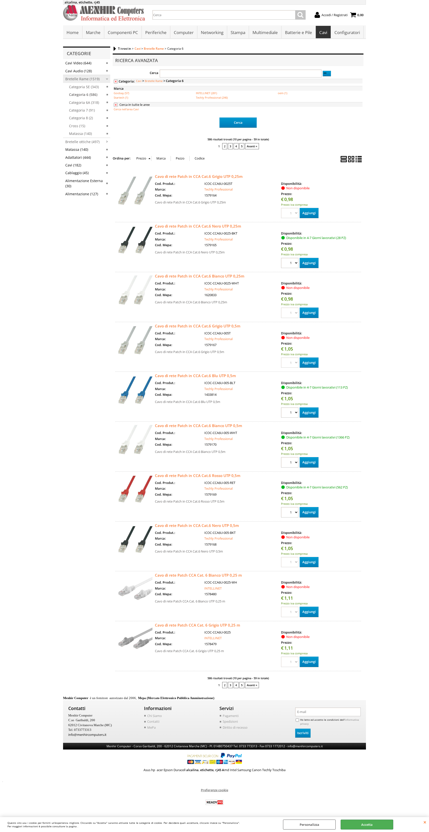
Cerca (154, 73)
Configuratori (347, 32)
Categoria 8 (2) (81, 118)
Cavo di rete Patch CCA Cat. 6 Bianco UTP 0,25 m (198, 575)
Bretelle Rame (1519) (82, 79)
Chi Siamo (154, 715)
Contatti (153, 721)
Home (73, 32)
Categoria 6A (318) (84, 102)
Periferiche (156, 32)
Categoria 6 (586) (83, 94)
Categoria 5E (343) (84, 86)
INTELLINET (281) (206, 93)
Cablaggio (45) (77, 172)
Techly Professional (218, 189)
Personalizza (309, 824)
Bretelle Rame (154, 81)
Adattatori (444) (78, 157)
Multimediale (265, 32)
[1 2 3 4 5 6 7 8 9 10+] (290, 264)
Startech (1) (121, 97)
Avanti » (252, 146)
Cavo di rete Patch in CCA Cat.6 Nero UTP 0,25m (198, 226)
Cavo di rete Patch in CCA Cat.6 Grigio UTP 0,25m (199, 176)
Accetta (367, 824)
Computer (184, 32)
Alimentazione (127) (81, 194)
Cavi (323, 32)
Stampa (238, 32)
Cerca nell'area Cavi (126, 109)
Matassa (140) (80, 133)
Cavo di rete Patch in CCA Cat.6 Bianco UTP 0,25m (199, 276)
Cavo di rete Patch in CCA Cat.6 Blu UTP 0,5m (195, 375)
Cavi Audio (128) (78, 71)
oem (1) (282, 93)
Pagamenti (231, 715)
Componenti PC (123, 32)
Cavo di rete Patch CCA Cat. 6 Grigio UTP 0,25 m (197, 625)
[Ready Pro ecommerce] (214, 802)
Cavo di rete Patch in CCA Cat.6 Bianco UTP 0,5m (198, 425)
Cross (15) (77, 125)
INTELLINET (213, 588)
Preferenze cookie (214, 790)
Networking (212, 32)
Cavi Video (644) (78, 63)
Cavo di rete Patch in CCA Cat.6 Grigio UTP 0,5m (197, 325)
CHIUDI (425, 822)
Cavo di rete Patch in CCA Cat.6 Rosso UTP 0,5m (197, 475)
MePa (151, 727)
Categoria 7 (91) (82, 110)
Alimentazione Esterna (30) (84, 183)
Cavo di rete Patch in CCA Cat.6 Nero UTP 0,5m (197, 525)
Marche (93, 32)
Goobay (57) (121, 93)
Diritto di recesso (235, 727)
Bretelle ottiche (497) (82, 141)
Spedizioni (230, 721)
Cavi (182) (73, 165)
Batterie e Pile (298, 32)
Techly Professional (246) (212, 97)
